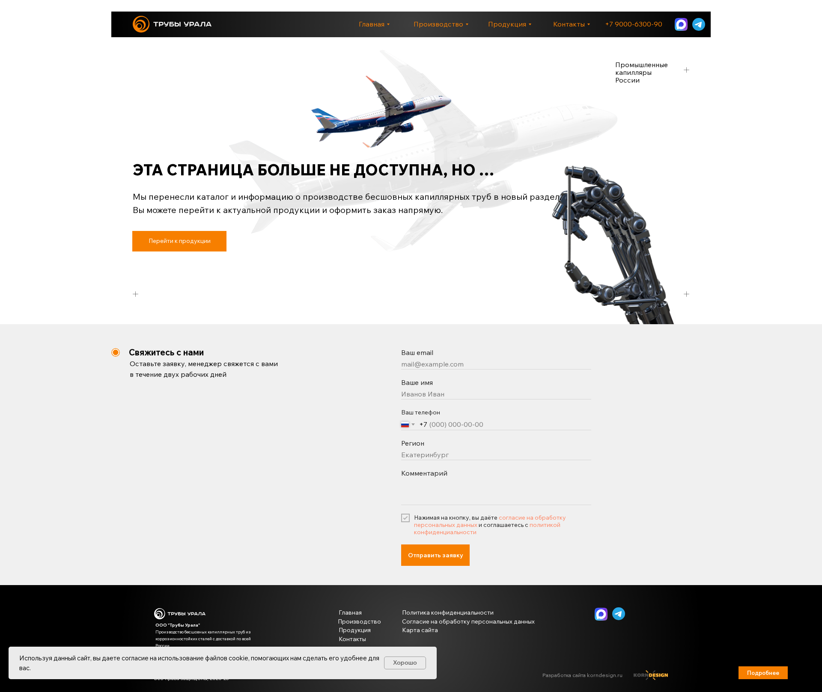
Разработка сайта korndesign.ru (582, 675)
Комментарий (424, 473)
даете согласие (125, 658)
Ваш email (417, 352)
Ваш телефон (420, 412)
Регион (412, 443)
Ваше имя (417, 382)
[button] (763, 672)
